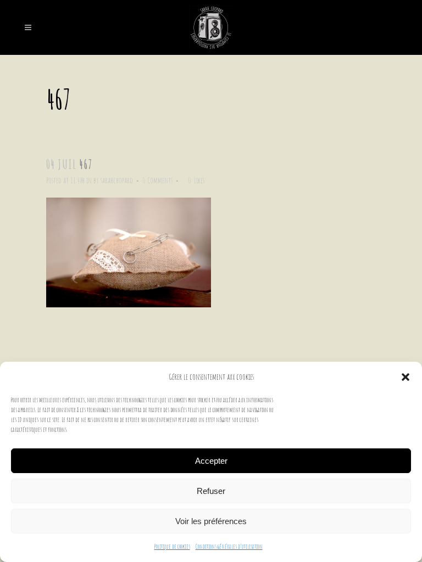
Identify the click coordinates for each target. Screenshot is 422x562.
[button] (405, 377)
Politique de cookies (172, 546)
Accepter (211, 460)
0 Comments (157, 180)
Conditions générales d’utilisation (229, 546)
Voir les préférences (211, 521)
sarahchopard (117, 180)
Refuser (211, 491)
